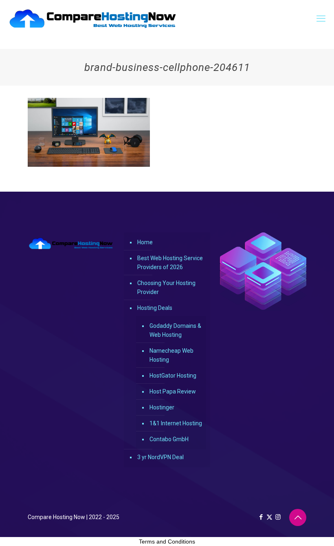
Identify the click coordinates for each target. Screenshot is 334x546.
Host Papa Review (172, 391)
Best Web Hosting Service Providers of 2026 (170, 262)
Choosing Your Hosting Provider (166, 287)
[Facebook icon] (261, 517)
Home (145, 242)
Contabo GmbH (169, 439)
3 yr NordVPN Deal (160, 457)
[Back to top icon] (297, 517)
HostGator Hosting (172, 375)
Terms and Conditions (167, 541)
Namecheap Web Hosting (171, 355)
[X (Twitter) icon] (269, 517)
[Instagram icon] (278, 517)
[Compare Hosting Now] (93, 19)
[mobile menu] (321, 19)
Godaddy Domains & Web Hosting (175, 330)
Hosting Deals (154, 308)
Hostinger (161, 407)
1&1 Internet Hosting (175, 423)
